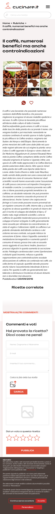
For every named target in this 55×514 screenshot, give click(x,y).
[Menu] (48, 7)
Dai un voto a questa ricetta (23, 431)
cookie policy (31, 470)
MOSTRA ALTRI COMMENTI (20, 312)
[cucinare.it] (21, 5)
